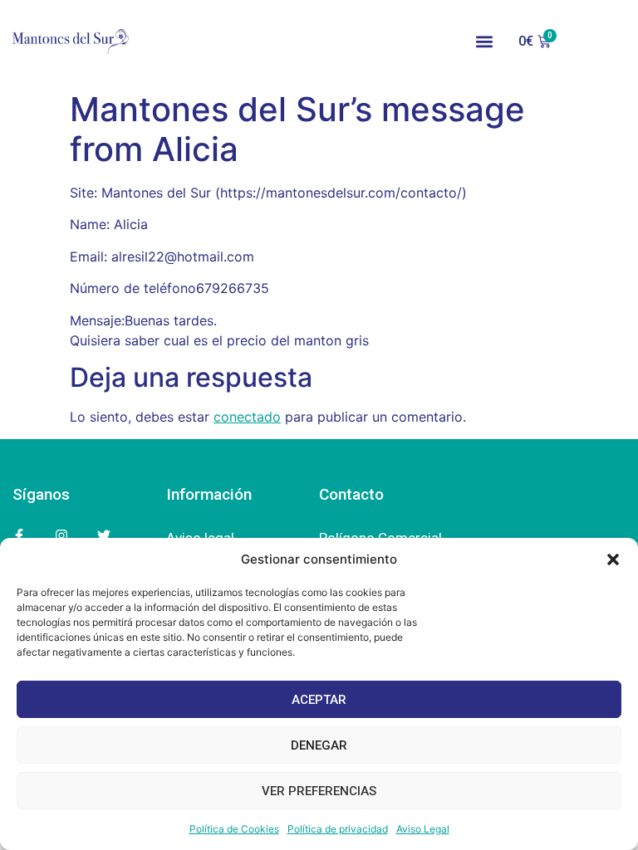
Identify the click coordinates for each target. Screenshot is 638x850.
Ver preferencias (319, 791)
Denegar (319, 745)
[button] (613, 559)
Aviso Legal (422, 829)
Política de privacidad (337, 829)
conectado (247, 416)
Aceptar (319, 699)
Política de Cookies (234, 829)
